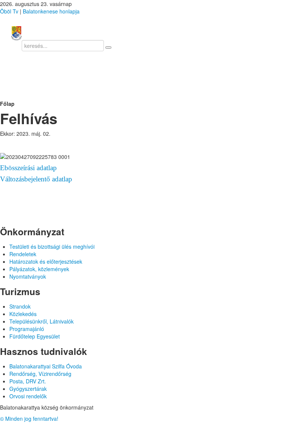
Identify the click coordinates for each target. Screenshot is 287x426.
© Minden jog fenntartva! (29, 418)
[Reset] (108, 47)
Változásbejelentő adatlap (36, 179)
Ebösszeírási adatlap (28, 168)
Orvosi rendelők (28, 396)
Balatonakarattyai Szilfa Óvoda (45, 366)
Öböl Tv (9, 11)
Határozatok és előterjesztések (45, 261)
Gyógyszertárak (28, 388)
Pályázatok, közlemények (39, 269)
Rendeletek (22, 254)
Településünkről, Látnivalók (41, 321)
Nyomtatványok (27, 276)
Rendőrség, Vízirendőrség (40, 373)
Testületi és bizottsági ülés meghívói (52, 246)
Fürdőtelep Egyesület (34, 336)
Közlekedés (23, 314)
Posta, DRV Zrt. (27, 381)
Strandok (20, 306)
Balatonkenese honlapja (51, 11)
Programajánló (26, 328)
